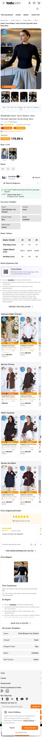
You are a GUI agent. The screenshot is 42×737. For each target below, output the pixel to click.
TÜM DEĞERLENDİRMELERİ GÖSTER (19, 551)
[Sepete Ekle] (16, 328)
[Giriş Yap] (29, 3)
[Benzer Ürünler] (16, 323)
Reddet (12, 728)
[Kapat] (37, 711)
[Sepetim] (38, 3)
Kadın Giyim (15, 20)
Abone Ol (36, 706)
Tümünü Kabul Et (29, 728)
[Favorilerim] (34, 3)
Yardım (3, 678)
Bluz (36, 20)
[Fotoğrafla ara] (37, 8)
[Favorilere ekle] (16, 319)
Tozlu (3, 673)
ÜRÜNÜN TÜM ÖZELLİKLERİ (19, 307)
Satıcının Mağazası (13, 183)
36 (3, 169)
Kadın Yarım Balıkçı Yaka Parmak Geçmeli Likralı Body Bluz (19, 24)
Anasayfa (4, 20)
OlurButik (11, 280)
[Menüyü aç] (3, 3)
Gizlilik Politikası (28, 720)
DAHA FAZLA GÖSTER (19, 623)
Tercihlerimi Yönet (21, 732)
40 (13, 169)
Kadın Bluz (27, 20)
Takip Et (37, 177)
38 (8, 169)
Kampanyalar (6, 683)
